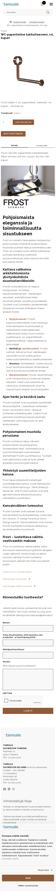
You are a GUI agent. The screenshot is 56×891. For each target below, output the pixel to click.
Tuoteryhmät (19, 22)
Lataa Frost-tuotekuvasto (17, 572)
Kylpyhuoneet (17, 319)
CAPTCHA (7, 693)
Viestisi (7, 662)
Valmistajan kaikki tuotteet (18, 586)
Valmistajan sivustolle (15, 579)
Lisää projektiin (23, 122)
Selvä (28, 878)
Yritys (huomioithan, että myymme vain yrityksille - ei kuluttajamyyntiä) (23, 636)
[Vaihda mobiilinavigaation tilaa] (51, 4)
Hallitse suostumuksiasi (28, 885)
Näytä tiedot (43, 870)
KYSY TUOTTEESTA (13, 134)
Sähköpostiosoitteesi (14, 649)
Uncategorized (36, 22)
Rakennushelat (18, 375)
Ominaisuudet (41, 146)
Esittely (14, 145)
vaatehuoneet (30, 348)
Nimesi (7, 623)
